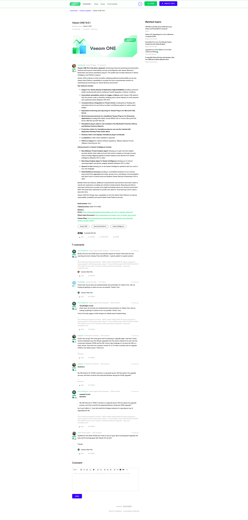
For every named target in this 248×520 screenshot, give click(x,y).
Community (74, 10)
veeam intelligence (118, 226)
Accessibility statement (131, 511)
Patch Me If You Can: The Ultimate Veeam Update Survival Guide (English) (158, 43)
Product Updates (112, 4)
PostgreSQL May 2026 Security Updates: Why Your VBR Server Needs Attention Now (159, 58)
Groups (103, 4)
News (147, 31)
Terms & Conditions (115, 511)
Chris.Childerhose (83, 251)
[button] (168, 3)
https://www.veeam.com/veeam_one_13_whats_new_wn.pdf (115, 215)
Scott (79, 433)
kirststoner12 (81, 65)
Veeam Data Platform (100, 226)
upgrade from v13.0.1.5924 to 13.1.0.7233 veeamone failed (158, 51)
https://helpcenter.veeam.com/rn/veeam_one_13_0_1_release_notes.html (108, 212)
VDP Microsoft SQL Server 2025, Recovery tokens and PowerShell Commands (158, 28)
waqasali (80, 336)
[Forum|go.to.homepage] (75, 4)
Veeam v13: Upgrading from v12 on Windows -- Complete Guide (160, 35)
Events (96, 4)
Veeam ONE (83, 226)
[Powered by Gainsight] (124, 506)
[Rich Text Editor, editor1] (105, 481)
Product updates (85, 10)
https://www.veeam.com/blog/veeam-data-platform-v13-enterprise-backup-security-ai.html (105, 219)
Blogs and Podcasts (151, 39)
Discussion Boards (150, 54)
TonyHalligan (81, 282)
